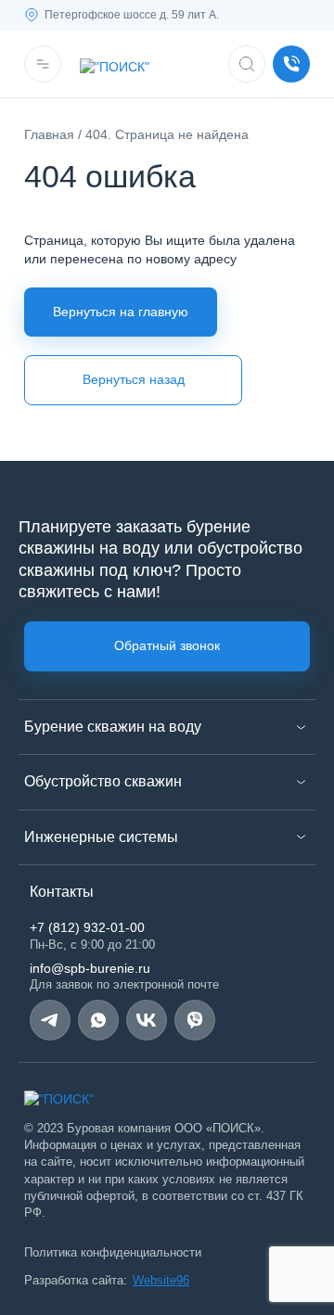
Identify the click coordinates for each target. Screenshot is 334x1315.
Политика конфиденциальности (112, 1252)
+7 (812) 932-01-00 (87, 927)
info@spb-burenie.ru (90, 968)
